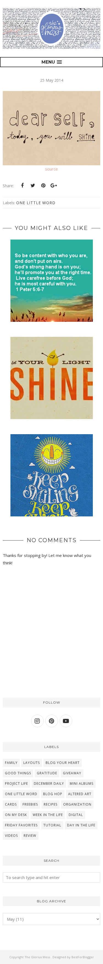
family (11, 762)
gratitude (47, 773)
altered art (79, 794)
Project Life (16, 783)
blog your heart (63, 762)
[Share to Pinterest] (43, 185)
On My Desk (16, 814)
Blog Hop (52, 794)
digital (76, 814)
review (30, 835)
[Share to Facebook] (22, 185)
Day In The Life (81, 825)
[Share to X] (32, 185)
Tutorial (52, 825)
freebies (30, 804)
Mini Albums (81, 783)
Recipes (50, 804)
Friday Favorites (21, 825)
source (51, 169)
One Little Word (35, 202)
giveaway (72, 773)
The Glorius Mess (37, 957)
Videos (11, 835)
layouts (31, 762)
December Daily (49, 783)
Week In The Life (48, 814)
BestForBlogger (82, 957)
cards (11, 804)
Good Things (18, 773)
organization (77, 804)
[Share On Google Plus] (53, 185)
